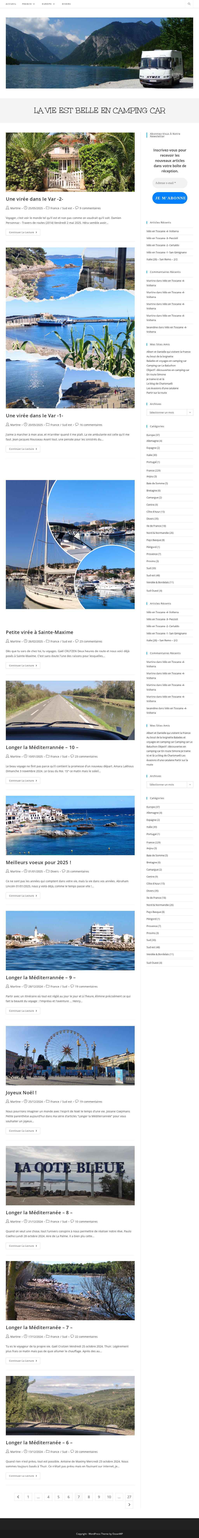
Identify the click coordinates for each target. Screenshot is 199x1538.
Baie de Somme (155, 483)
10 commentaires (86, 1221)
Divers (55, 871)
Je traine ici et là (155, 379)
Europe (151, 435)
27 (129, 1497)
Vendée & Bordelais (158, 582)
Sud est (67, 208)
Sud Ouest (153, 590)
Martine (15, 208)
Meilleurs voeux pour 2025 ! (38, 862)
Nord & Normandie (158, 533)
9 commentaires (90, 208)
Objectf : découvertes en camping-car (168, 370)
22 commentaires (86, 1336)
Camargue (152, 497)
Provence (152, 554)
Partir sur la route (157, 392)
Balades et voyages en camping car (167, 361)
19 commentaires (86, 986)
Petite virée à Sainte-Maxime (39, 632)
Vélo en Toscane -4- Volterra (163, 231)
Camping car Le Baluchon (161, 365)
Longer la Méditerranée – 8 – (39, 1212)
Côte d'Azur (153, 511)
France (55, 208)
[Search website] (189, 4)
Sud (64, 756)
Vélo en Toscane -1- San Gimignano (167, 252)
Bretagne (152, 490)
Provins (151, 561)
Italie (149, 455)
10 (109, 1497)
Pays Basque (154, 540)
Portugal (151, 462)
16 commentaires (91, 425)
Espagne (151, 448)
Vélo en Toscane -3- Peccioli (162, 238)
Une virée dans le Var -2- (34, 199)
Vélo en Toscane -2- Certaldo (163, 245)
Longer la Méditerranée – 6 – (39, 1442)
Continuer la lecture (24, 233)
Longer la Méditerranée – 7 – (39, 1327)
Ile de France (154, 526)
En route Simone (156, 374)
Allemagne (153, 441)
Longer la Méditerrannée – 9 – (41, 977)
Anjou (150, 476)
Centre (150, 504)
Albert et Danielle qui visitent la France (168, 351)
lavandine (152, 327)
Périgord (151, 547)
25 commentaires (77, 871)
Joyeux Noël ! (21, 1092)
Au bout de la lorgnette (160, 356)
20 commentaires (86, 1452)
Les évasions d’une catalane (162, 388)
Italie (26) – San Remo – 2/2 (162, 259)
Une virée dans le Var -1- (34, 415)
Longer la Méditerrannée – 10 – (42, 747)
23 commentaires (91, 641)
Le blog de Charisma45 (160, 383)
